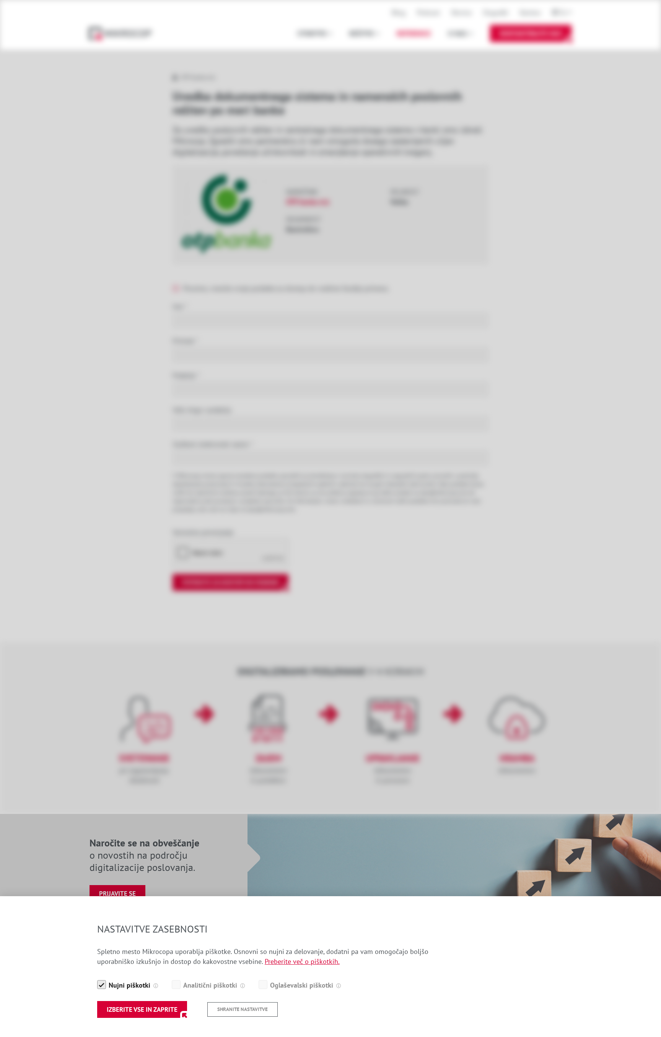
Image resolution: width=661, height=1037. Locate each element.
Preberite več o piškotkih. (302, 961)
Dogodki (495, 12)
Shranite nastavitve (242, 1009)
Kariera (530, 12)
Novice (461, 12)
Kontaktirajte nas (531, 33)
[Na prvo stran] (124, 33)
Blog (398, 12)
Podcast (428, 12)
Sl (563, 12)
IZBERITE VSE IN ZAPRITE (142, 1009)
